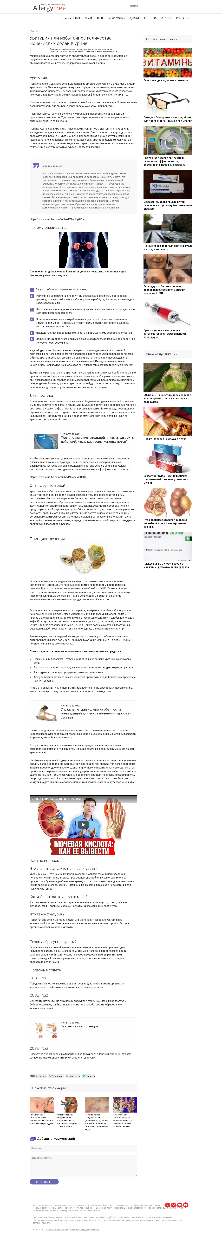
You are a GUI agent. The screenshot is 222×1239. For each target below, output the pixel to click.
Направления (72, 18)
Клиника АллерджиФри (57, 1230)
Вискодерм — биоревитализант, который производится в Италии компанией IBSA (164, 290)
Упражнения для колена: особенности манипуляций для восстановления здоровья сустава (96, 713)
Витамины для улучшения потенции (166, 80)
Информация (117, 18)
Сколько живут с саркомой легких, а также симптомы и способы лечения (122, 1122)
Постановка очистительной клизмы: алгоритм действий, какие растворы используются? (97, 439)
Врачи (88, 18)
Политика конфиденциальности (84, 1230)
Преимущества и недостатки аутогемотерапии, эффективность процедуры (165, 334)
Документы (137, 18)
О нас (153, 18)
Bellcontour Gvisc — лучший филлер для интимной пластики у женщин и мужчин (166, 479)
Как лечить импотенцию (80, 1026)
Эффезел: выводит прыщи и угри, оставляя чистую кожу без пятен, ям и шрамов (168, 205)
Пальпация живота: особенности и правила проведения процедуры (41, 1120)
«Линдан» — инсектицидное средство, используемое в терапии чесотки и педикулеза (168, 398)
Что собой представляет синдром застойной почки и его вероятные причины (165, 523)
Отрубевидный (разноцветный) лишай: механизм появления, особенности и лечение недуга (97, 1123)
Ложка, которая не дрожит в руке (165, 439)
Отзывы (166, 18)
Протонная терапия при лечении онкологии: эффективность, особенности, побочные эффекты (165, 161)
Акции (100, 18)
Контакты (182, 18)
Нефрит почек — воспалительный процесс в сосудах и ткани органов (67, 1122)
